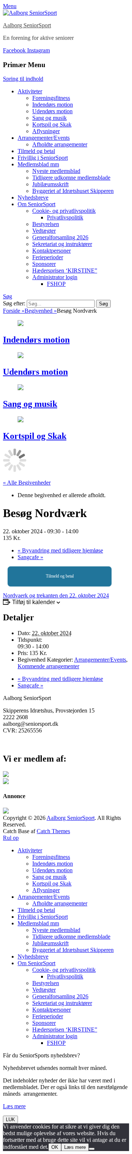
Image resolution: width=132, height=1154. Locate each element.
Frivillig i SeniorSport (43, 158)
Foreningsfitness (51, 98)
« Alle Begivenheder (27, 482)
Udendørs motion (52, 111)
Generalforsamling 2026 (60, 237)
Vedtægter (44, 231)
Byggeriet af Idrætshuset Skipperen (73, 191)
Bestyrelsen (45, 224)
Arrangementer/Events (44, 138)
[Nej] (92, 1149)
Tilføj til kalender (33, 602)
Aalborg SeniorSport (27, 25)
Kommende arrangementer (48, 666)
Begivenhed (41, 311)
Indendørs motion (52, 104)
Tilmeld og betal (36, 151)
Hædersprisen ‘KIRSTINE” (64, 270)
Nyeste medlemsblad (56, 171)
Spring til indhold (23, 79)
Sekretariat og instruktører (62, 244)
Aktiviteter (30, 91)
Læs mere (14, 1106)
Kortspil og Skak (52, 124)
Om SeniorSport (36, 204)
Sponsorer (44, 264)
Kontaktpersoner (51, 250)
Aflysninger (46, 131)
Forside (14, 311)
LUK (10, 1119)
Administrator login (54, 277)
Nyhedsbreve (33, 197)
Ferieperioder (47, 257)
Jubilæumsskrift (50, 184)
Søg (7, 296)
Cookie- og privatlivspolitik (64, 211)
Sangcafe (30, 557)
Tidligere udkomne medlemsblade (71, 177)
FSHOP (56, 284)
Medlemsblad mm (38, 164)
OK (54, 1147)
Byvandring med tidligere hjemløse (60, 550)
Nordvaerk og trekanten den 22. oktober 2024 (56, 595)
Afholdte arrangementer (59, 144)
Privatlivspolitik (65, 217)
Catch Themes (53, 831)
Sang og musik (49, 118)
